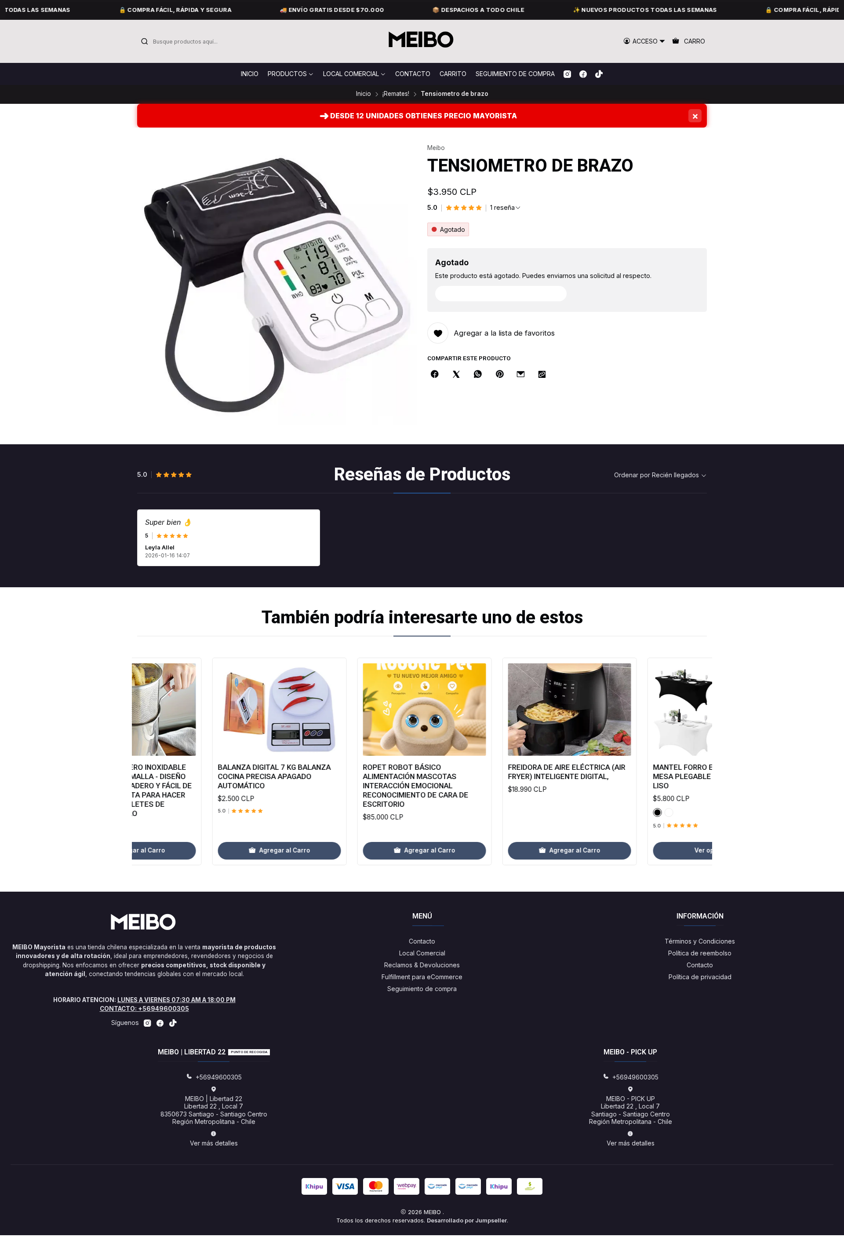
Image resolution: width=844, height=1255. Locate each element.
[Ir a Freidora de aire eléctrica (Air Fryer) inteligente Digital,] (524, 709)
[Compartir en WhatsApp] (477, 375)
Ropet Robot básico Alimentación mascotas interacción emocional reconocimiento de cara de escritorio (371, 786)
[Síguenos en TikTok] (599, 74)
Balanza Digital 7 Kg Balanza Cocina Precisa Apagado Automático (229, 776)
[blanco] (624, 812)
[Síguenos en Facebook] (583, 74)
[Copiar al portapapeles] (542, 375)
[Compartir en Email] (520, 375)
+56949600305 (219, 1077)
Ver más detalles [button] (214, 1143)
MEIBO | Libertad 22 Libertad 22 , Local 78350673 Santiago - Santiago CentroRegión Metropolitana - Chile (213, 1110)
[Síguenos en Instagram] (567, 74)
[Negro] (612, 812)
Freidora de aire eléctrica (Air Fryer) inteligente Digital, (522, 772)
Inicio (363, 94)
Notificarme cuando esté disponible (505, 293)
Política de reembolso (699, 953)
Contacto (422, 941)
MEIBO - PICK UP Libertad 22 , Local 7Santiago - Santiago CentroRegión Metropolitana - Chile (630, 1110)
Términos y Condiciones (700, 941)
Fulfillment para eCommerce (422, 977)
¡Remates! (395, 94)
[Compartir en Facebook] (434, 375)
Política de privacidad (700, 977)
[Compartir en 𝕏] (456, 375)
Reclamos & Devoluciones (422, 965)
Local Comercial (422, 953)
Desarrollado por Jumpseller (467, 1220)
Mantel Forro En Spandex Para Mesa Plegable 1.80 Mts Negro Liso (668, 776)
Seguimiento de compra (422, 988)
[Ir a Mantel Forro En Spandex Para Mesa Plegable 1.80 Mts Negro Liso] (669, 709)
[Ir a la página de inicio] (422, 41)
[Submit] (144, 41)
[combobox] (185, 41)
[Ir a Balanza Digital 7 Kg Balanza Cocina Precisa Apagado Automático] (234, 709)
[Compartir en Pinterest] (499, 375)
